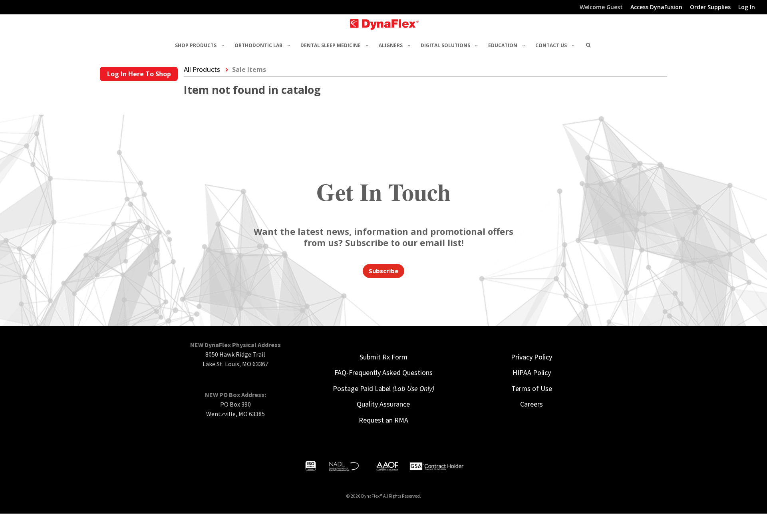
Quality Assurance (383, 404)
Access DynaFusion (656, 7)
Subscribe (383, 271)
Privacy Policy (531, 356)
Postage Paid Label (383, 388)
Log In (746, 7)
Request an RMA (383, 420)
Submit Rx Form (383, 356)
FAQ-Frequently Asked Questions (383, 372)
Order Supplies (710, 7)
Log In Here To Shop (139, 73)
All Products (202, 69)
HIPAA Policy (532, 372)
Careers (531, 404)
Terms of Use (531, 388)
